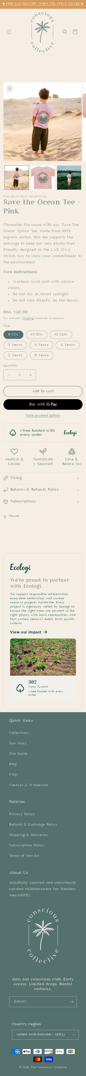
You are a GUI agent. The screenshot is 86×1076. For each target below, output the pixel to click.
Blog (13, 764)
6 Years (42, 355)
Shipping (28, 318)
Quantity (10, 365)
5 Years (15, 355)
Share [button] (14, 516)
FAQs (13, 774)
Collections (19, 733)
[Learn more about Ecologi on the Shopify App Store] (43, 568)
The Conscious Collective (49, 1067)
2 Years (15, 345)
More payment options (43, 415)
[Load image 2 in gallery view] (43, 178)
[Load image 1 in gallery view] (17, 178)
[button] (9, 32)
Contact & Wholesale (28, 785)
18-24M (61, 334)
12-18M (37, 334)
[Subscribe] (72, 1001)
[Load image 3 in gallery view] (69, 178)
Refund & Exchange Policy (33, 825)
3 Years (41, 345)
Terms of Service (24, 856)
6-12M (13, 334)
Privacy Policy (22, 814)
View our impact (26, 632)
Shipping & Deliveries (28, 835)
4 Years (68, 345)
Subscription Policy (26, 845)
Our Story (18, 743)
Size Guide (18, 754)
